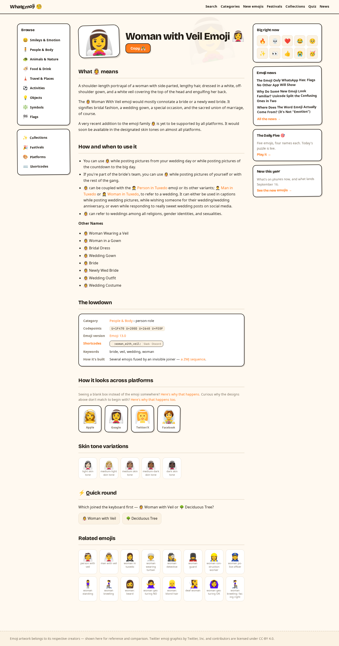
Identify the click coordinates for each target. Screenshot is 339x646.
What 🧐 (26, 7)
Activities (34, 88)
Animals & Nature (40, 59)
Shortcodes (35, 166)
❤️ (287, 40)
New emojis (253, 6)
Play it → (264, 154)
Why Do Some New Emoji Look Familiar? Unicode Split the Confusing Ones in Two (287, 96)
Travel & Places (38, 78)
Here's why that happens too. (153, 399)
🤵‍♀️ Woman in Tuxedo (120, 194)
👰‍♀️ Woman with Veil (99, 518)
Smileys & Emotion (41, 40)
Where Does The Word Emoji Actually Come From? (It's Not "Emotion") (286, 109)
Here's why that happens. (180, 394)
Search (211, 6)
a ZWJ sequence (193, 359)
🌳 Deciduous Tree (142, 518)
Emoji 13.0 (118, 335)
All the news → (269, 119)
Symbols (33, 107)
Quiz (312, 6)
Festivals (274, 6)
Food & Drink (37, 68)
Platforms (34, 156)
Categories (230, 6)
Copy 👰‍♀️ (138, 48)
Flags (30, 116)
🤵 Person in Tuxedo (149, 187)
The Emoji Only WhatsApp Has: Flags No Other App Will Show (286, 82)
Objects (32, 97)
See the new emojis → (274, 190)
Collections (295, 6)
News (324, 6)
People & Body (38, 49)
